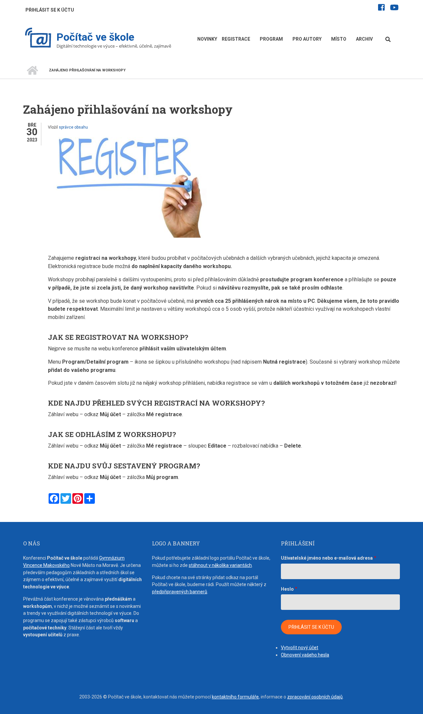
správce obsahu (73, 127)
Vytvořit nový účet (299, 647)
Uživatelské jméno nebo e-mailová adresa (327, 558)
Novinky (207, 39)
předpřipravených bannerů (179, 591)
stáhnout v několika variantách (220, 565)
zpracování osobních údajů (315, 696)
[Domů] (38, 38)
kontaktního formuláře (235, 696)
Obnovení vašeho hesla (305, 654)
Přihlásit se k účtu (49, 10)
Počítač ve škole (95, 37)
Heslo (287, 589)
